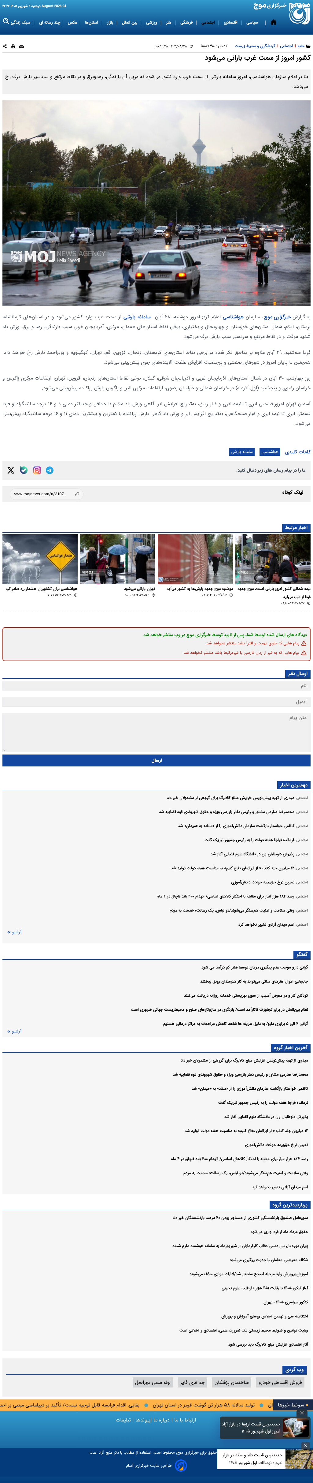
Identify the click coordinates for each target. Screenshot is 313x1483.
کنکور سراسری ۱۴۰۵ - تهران (285, 1302)
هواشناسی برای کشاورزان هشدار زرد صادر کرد (42, 589)
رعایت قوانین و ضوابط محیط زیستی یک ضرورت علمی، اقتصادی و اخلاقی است (243, 1330)
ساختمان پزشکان (232, 1382)
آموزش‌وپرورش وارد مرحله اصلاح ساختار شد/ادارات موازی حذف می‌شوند (249, 1274)
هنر (169, 22)
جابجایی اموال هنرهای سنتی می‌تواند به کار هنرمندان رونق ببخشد (254, 981)
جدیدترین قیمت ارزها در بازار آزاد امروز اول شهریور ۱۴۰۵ (251, 1428)
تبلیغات (124, 1420)
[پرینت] (13, 47)
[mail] (21, 47)
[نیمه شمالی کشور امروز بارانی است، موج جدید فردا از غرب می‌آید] (273, 559)
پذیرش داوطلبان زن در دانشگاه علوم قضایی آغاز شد (266, 1117)
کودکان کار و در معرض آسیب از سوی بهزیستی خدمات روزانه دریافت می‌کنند (246, 995)
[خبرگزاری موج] (300, 13)
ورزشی (152, 22)
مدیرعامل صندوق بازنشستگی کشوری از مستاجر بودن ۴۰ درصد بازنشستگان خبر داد (240, 1218)
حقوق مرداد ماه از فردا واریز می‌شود (279, 1232)
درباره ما (161, 1420)
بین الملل (130, 22)
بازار (110, 22)
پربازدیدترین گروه (290, 1205)
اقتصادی (231, 22)
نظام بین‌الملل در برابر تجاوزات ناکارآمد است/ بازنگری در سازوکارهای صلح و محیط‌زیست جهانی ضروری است (219, 1009)
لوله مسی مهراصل (153, 1382)
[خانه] (274, 23)
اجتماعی (208, 22)
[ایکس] (10, 470)
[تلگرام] (49, 470)
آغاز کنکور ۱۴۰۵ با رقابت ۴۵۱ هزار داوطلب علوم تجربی (265, 1288)
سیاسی (252, 22)
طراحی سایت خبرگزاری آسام (149, 1465)
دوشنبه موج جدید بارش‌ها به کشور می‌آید (200, 589)
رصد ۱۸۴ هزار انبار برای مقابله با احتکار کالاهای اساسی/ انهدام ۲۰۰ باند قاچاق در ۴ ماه (239, 1159)
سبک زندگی (21, 22)
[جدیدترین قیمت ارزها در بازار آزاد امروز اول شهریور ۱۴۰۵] (296, 1427)
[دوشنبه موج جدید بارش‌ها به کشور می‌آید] (195, 559)
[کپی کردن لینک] (46, 494)
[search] (6, 21)
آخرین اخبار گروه (290, 1047)
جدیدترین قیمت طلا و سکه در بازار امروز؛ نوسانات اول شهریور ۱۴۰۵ (252, 1459)
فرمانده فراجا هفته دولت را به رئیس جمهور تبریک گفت (263, 1102)
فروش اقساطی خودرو (280, 1382)
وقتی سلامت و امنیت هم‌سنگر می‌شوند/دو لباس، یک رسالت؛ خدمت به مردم (245, 1173)
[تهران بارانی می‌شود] (117, 559)
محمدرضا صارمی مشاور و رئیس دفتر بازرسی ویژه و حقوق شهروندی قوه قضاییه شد (240, 1074)
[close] (301, 1413)
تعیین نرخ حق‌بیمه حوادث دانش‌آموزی (276, 1145)
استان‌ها (92, 22)
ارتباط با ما (185, 1420)
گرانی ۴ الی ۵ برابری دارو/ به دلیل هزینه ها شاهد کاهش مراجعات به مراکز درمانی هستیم (235, 1023)
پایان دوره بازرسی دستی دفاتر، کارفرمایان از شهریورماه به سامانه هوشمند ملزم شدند (240, 1246)
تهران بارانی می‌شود (139, 589)
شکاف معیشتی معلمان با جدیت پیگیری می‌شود (269, 1260)
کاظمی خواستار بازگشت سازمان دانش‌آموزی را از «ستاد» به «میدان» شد (250, 1088)
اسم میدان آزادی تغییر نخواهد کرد (280, 1187)
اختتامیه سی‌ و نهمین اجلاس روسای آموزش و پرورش (264, 1316)
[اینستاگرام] (37, 470)
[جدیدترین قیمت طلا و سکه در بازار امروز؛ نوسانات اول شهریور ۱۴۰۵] (299, 1459)
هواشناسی (233, 317)
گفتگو (301, 954)
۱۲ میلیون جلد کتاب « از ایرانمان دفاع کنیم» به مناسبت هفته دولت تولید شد (246, 1131)
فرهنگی (187, 22)
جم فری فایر (192, 1382)
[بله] (23, 470)
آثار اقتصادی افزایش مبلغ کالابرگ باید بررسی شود (268, 1344)
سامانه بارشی (137, 317)
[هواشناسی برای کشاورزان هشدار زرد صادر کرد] (40, 559)
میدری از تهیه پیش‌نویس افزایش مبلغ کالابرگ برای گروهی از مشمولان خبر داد (244, 1060)
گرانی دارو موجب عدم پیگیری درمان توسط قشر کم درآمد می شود (254, 967)
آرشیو (16, 932)
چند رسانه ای (49, 22)
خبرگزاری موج (277, 317)
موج (179, 1452)
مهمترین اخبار (293, 785)
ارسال (156, 760)
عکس (72, 22)
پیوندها (142, 1420)
